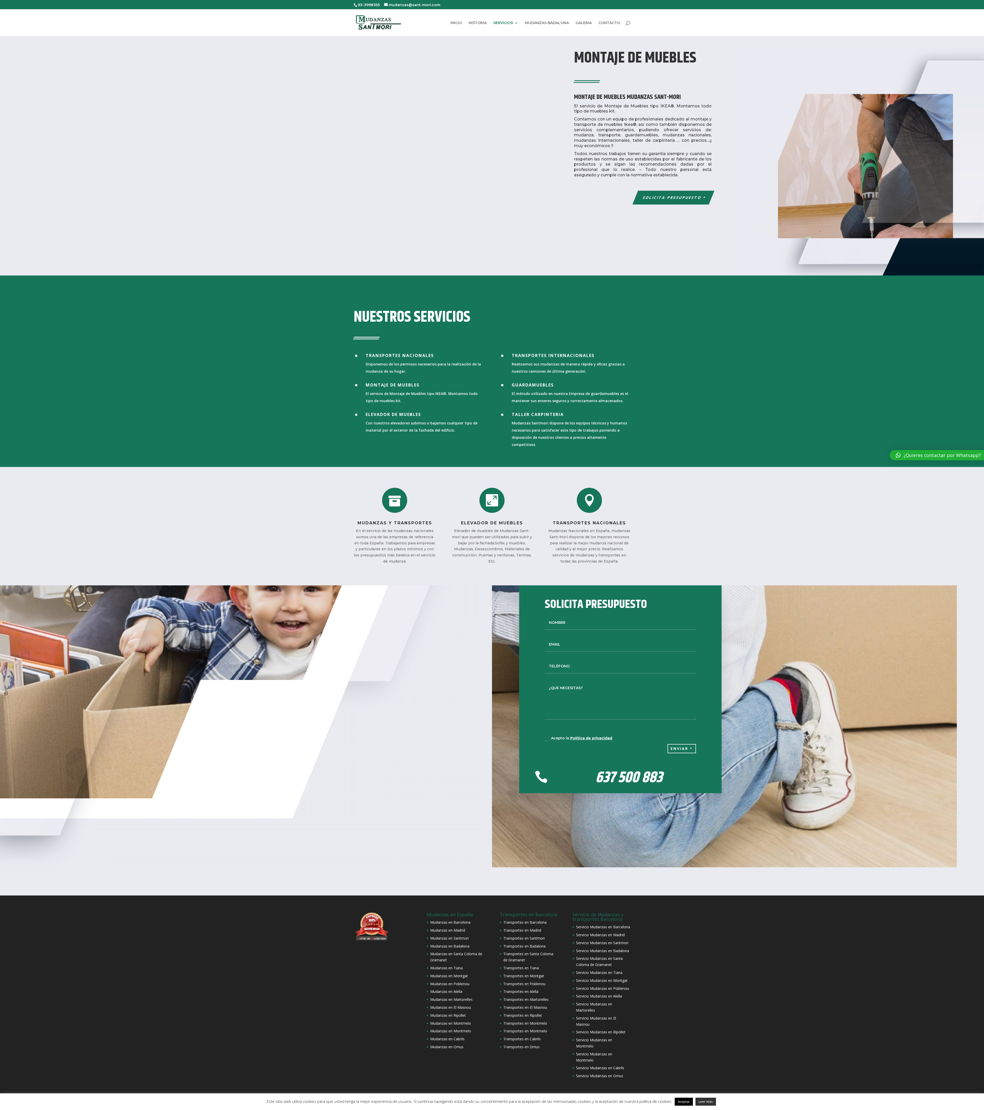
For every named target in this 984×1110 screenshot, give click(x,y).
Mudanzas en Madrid (447, 930)
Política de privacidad (591, 738)
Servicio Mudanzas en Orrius (599, 1075)
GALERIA (584, 23)
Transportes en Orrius (521, 1046)
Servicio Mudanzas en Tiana (599, 972)
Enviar (679, 748)
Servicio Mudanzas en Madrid (600, 934)
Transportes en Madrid (522, 930)
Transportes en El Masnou (525, 1007)
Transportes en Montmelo (525, 1023)
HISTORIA (478, 23)
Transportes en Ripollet (522, 1015)
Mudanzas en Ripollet (448, 1015)
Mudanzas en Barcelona (450, 922)
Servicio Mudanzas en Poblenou (602, 988)
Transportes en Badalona (524, 946)
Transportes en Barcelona (525, 922)
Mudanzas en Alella (446, 991)
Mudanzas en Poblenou (449, 983)
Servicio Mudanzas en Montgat (602, 980)
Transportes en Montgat (523, 975)
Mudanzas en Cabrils (447, 1038)
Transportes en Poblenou (524, 983)
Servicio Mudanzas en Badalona (602, 950)
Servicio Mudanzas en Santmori (602, 942)
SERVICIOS (503, 23)
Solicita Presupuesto (672, 197)
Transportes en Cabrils (522, 1038)
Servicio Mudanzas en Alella (599, 996)
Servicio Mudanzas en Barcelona (603, 926)
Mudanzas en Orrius (447, 1046)
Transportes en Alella (520, 991)
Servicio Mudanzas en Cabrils (600, 1067)
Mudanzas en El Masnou (450, 1007)
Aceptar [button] (684, 1101)
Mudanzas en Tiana (446, 967)
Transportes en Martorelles (526, 999)
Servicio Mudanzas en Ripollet (601, 1032)
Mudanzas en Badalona (449, 946)
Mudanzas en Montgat (449, 975)
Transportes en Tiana (521, 967)
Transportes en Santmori (524, 938)
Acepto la (581, 738)
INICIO (456, 23)
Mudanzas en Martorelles (451, 999)
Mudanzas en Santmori (449, 938)
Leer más (706, 1101)
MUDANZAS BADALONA (547, 23)
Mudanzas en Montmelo (450, 1023)
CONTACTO (609, 23)
